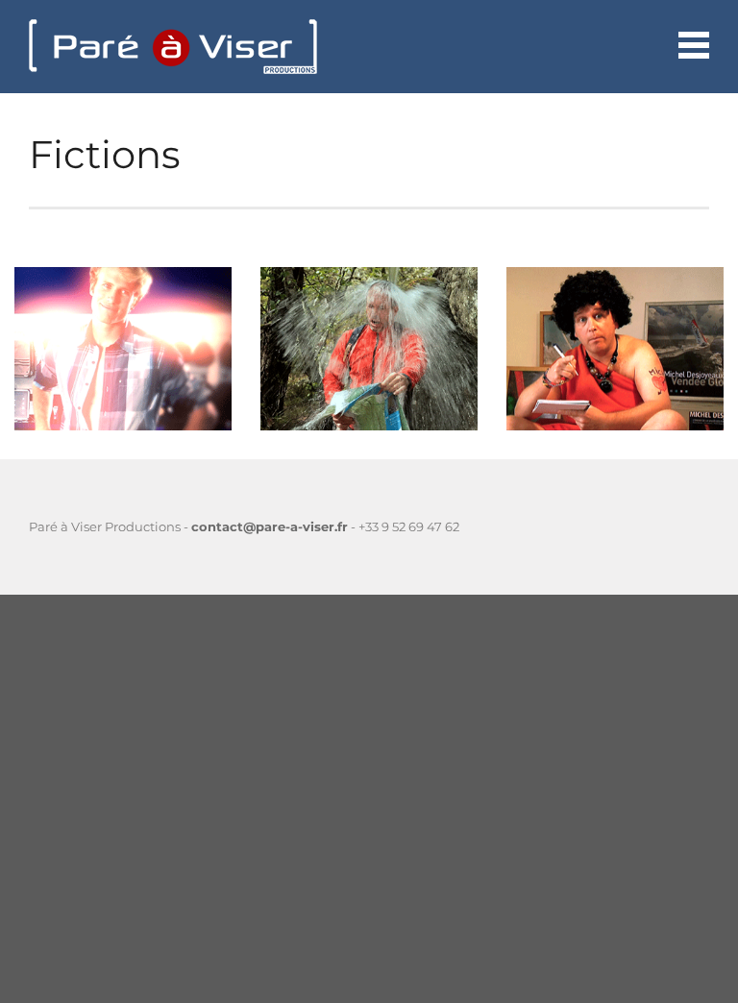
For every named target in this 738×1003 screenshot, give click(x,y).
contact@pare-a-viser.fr (269, 527)
